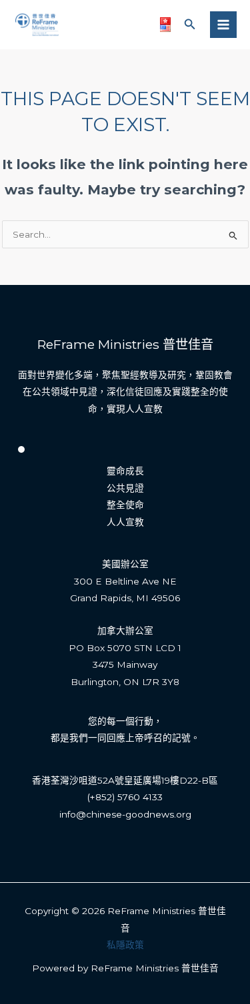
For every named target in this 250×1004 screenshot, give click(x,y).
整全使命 (125, 504)
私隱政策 (125, 944)
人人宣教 (125, 522)
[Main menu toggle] (223, 25)
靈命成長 (125, 470)
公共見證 (125, 488)
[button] (190, 24)
